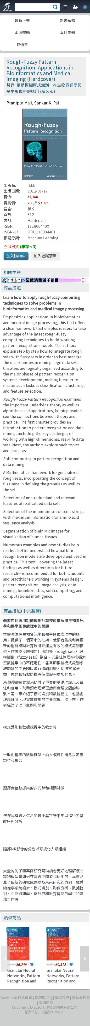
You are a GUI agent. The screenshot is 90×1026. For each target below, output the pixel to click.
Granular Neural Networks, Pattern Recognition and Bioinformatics (23, 978)
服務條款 (46, 1002)
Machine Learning (43, 238)
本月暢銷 (67, 32)
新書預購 (67, 20)
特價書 (22, 44)
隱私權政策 (81, 997)
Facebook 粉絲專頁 (16, 997)
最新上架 (22, 20)
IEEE (31, 185)
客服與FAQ (43, 997)
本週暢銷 (22, 32)
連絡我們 (62, 997)
